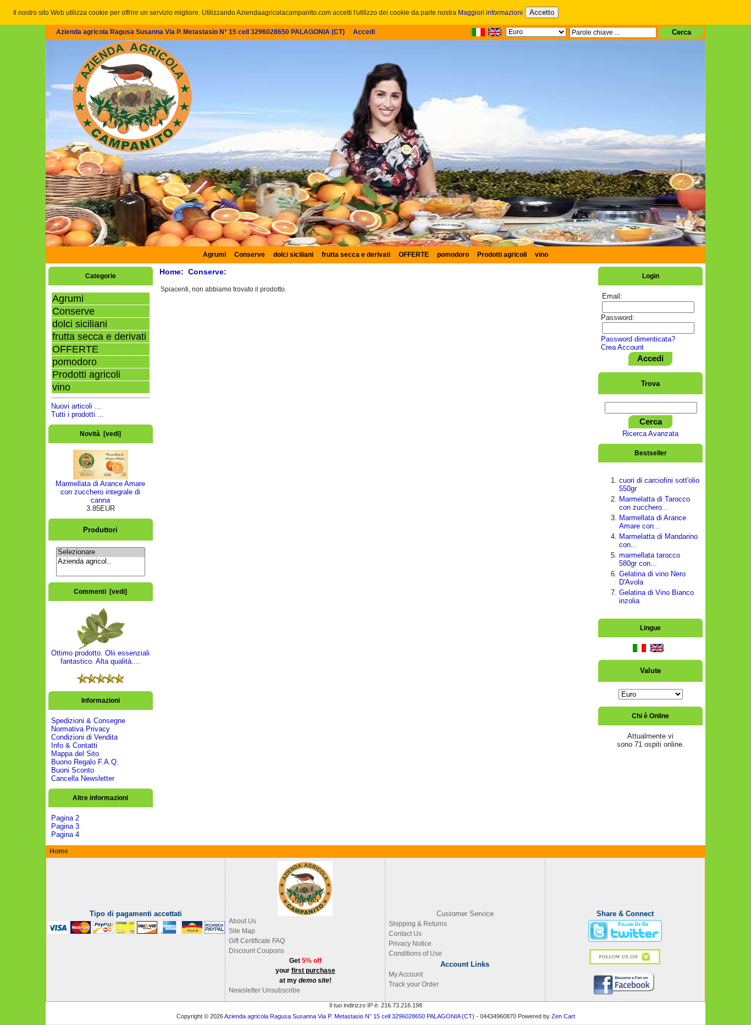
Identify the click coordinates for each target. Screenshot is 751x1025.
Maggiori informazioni (490, 12)
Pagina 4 (65, 834)
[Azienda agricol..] (101, 561)
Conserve (73, 311)
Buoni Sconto (72, 770)
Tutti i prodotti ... (77, 414)
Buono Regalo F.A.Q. (85, 762)
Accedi (364, 32)
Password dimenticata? (638, 339)
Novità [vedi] (100, 434)
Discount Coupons (256, 951)
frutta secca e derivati (356, 254)
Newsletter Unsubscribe (264, 990)
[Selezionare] (101, 552)
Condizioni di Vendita (84, 737)
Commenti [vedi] (100, 592)
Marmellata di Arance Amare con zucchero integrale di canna (100, 492)
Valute (650, 670)
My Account (406, 974)
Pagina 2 (65, 818)
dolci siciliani (293, 254)
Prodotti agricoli (502, 254)
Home (170, 271)
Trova (650, 383)
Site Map (242, 931)
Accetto (541, 12)
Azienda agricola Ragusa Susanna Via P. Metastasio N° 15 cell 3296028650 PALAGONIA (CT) (200, 32)
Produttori (100, 529)
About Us (242, 921)
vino (541, 254)
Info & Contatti (74, 745)
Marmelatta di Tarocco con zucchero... (654, 503)
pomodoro (453, 254)
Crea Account (622, 347)
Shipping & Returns (418, 924)
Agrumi (214, 254)
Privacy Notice (410, 943)
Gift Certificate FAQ (257, 941)
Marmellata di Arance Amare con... (652, 522)
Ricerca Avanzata (650, 433)
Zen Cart (563, 1016)
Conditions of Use (415, 953)
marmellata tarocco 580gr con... (649, 559)
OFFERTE (414, 254)
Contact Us (405, 934)
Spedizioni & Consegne (88, 721)
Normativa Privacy (80, 729)
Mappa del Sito (75, 754)
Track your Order (414, 984)
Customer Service (465, 914)
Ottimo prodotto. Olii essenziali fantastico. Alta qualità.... (100, 657)
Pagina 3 (65, 826)
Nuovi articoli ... (76, 406)
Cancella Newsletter (82, 778)
